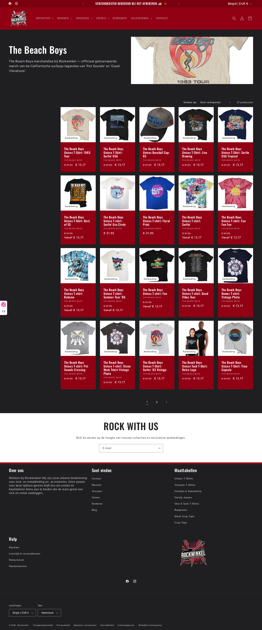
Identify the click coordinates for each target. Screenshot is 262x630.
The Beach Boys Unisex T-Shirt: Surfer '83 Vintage (155, 366)
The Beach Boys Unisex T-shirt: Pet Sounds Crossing (76, 366)
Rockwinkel (23, 625)
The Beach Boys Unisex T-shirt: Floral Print (156, 220)
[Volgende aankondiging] (179, 3)
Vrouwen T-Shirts (184, 484)
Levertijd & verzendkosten (24, 553)
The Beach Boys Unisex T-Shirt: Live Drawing (194, 152)
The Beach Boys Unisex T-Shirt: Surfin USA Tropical (235, 152)
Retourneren (16, 560)
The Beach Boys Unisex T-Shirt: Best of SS (77, 220)
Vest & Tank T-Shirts (186, 503)
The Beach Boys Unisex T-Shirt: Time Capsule (235, 366)
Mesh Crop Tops (184, 516)
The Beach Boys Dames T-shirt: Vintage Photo (232, 293)
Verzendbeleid (107, 625)
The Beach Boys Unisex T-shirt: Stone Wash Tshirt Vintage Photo (117, 368)
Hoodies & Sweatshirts (188, 491)
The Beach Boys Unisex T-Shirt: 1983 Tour (77, 152)
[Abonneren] (159, 448)
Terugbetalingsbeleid (43, 625)
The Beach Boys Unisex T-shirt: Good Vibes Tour (195, 293)
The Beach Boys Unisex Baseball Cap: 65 (156, 152)
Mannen (97, 484)
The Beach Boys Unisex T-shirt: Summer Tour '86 (114, 293)
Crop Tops (180, 522)
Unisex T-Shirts (183, 478)
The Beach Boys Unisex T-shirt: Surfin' (192, 220)
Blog (94, 510)
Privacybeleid (63, 625)
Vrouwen (97, 491)
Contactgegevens (126, 625)
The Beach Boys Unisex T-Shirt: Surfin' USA (114, 152)
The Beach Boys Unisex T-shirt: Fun (155, 292)
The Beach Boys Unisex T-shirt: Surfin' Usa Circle (115, 220)
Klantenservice (18, 566)
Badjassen (180, 510)
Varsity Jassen (183, 497)
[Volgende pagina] (166, 402)
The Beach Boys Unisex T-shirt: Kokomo (74, 293)
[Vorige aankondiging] (83, 3)
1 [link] (147, 402)
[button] (44, 18)
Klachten (14, 547)
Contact (96, 478)
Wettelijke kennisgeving (149, 625)
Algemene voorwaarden (85, 625)
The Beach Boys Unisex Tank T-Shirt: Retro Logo (195, 366)
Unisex (96, 497)
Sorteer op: (190, 102)
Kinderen (97, 503)
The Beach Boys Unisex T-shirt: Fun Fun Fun (234, 220)
